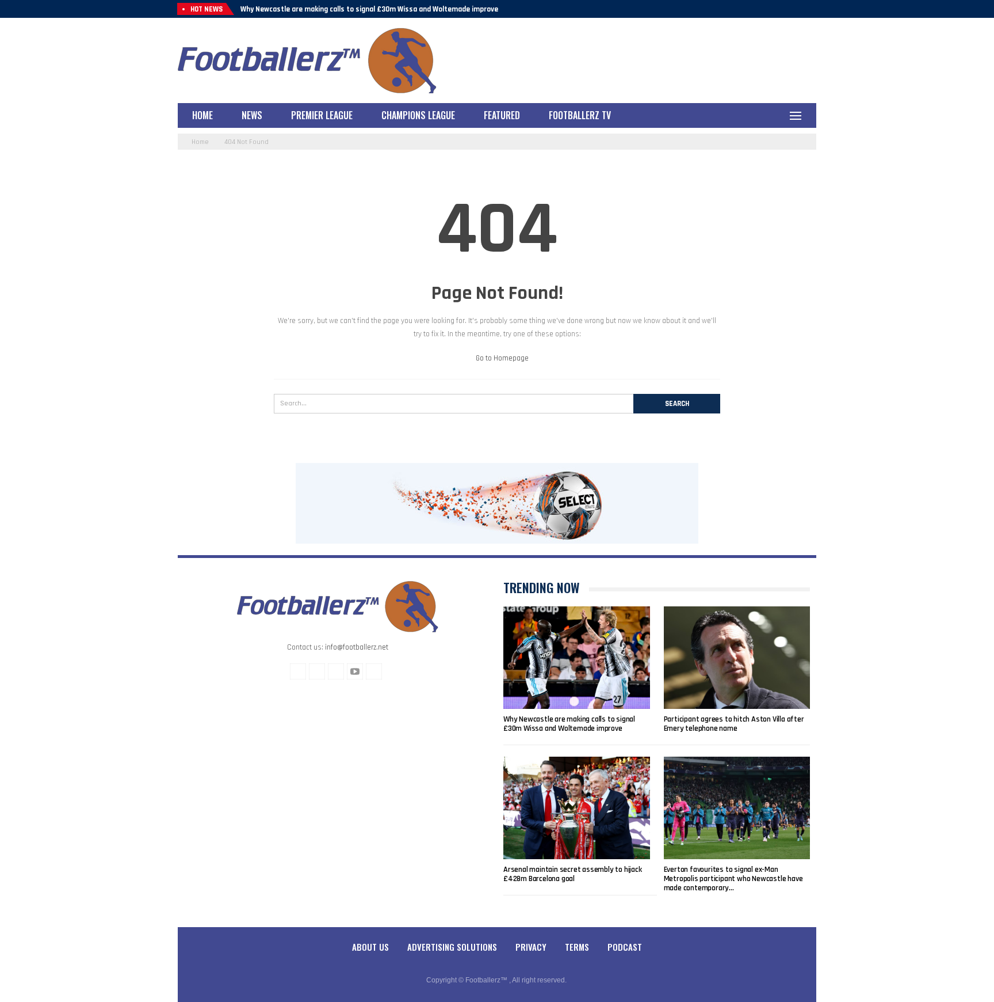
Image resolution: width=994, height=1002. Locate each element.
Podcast (624, 946)
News (252, 115)
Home (202, 115)
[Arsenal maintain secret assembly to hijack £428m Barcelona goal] (576, 808)
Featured (502, 115)
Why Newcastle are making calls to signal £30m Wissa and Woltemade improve (369, 9)
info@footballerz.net (356, 647)
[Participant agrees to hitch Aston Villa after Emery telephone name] (737, 657)
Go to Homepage (501, 358)
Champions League (418, 115)
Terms (577, 946)
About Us (370, 946)
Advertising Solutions (452, 946)
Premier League (322, 115)
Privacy (530, 946)
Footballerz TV (580, 115)
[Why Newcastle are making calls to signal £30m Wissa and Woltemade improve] (576, 657)
